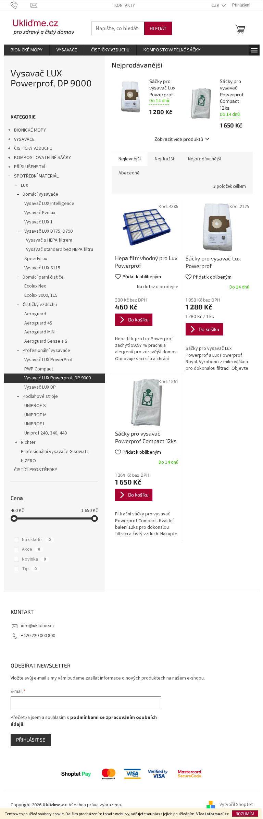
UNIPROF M (35, 415)
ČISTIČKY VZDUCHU (33, 148)
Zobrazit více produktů (178, 139)
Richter (28, 442)
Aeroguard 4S (38, 323)
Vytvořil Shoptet (236, 805)
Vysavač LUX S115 (42, 268)
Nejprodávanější (204, 159)
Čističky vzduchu (40, 304)
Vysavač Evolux (39, 212)
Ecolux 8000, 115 (41, 295)
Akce (31, 549)
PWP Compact (38, 369)
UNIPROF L (34, 423)
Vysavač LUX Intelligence (49, 203)
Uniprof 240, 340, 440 (45, 433)
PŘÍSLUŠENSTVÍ (29, 166)
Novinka (34, 559)
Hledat (158, 28)
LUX (24, 185)
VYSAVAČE (24, 139)
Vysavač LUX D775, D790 (48, 231)
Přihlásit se (30, 740)
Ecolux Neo (35, 286)
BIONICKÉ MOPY (30, 130)
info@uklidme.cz (38, 625)
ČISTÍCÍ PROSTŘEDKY (35, 469)
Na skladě (36, 539)
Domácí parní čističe (43, 277)
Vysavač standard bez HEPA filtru (59, 249)
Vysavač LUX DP (40, 387)
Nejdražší (164, 159)
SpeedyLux (35, 258)
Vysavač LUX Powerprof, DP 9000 (57, 378)
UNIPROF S (35, 405)
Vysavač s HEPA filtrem (49, 240)
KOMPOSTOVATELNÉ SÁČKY (42, 157)
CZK (215, 5)
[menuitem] (26, 50)
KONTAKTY (124, 5)
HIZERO (28, 460)
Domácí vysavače (40, 194)
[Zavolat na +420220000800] (21, 5)
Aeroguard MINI (39, 332)
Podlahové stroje (40, 396)
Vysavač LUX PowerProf (48, 359)
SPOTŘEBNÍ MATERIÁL (36, 176)
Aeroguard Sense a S (45, 341)
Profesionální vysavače (46, 350)
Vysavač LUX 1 (38, 222)
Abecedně (129, 173)
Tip (29, 568)
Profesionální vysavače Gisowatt (54, 451)
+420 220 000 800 (38, 635)
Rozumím (245, 813)
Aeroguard (35, 313)
